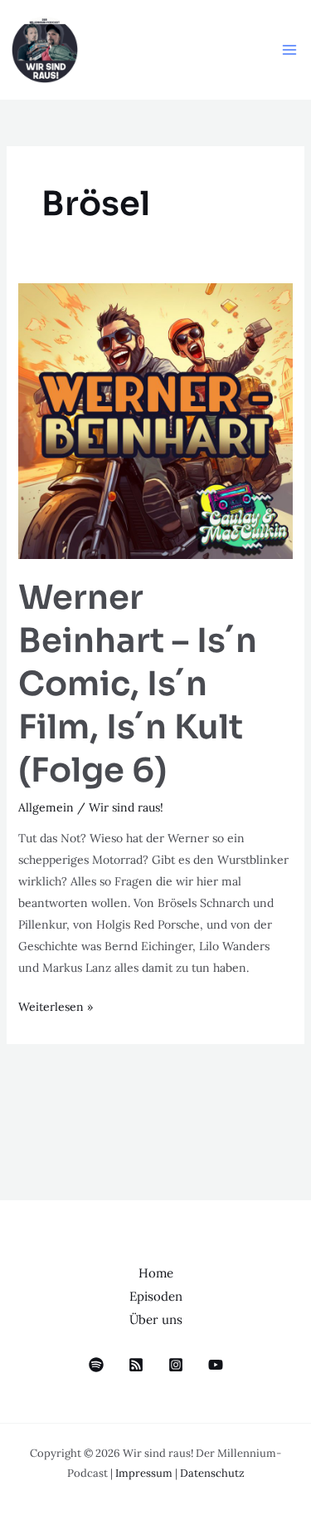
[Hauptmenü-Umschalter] (289, 50)
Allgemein (46, 807)
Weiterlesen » (55, 1005)
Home (155, 1273)
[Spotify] (96, 1364)
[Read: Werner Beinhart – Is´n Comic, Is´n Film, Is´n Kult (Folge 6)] (156, 419)
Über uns (155, 1319)
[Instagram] (175, 1364)
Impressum (144, 1473)
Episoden (155, 1296)
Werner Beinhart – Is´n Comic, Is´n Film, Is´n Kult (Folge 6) (137, 684)
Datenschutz (212, 1473)
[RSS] (136, 1364)
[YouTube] (215, 1364)
